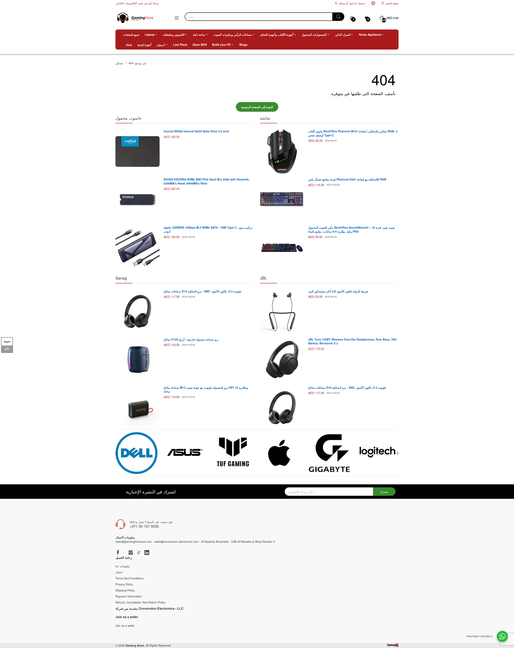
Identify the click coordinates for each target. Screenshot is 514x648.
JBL (263, 278)
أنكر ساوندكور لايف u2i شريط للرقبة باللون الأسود (338, 291)
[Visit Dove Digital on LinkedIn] (146, 553)
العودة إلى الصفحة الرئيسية (257, 107)
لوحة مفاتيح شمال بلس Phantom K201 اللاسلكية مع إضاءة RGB (347, 179)
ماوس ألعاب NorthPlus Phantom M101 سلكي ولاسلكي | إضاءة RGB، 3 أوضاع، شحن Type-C (352, 133)
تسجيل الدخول (356, 3)
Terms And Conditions (129, 578)
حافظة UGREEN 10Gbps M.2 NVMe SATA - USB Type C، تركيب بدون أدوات (208, 229)
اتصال (118, 572)
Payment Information (128, 596)
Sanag (121, 278)
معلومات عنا (122, 566)
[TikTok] (138, 553)
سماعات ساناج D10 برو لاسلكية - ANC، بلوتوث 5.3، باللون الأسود (203, 291)
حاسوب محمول (128, 118)
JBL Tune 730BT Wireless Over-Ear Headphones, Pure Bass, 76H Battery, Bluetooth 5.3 (352, 341)
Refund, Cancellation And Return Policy (140, 602)
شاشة (265, 118)
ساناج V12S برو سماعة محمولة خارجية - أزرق (191, 339)
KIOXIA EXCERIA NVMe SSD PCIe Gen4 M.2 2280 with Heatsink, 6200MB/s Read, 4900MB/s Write (207, 181)
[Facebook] (117, 553)
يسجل (342, 3)
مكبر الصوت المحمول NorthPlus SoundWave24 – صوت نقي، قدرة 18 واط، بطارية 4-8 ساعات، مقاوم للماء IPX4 (351, 229)
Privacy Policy (124, 584)
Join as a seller (125, 626)
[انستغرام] (130, 553)
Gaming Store (134, 645)
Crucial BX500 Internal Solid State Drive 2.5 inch (196, 131)
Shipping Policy (125, 590)
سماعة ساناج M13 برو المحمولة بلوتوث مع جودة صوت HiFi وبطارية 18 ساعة (206, 389)
